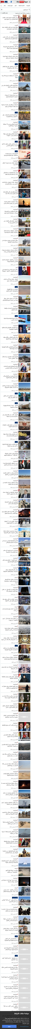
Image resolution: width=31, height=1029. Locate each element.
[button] (2, 9)
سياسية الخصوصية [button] (24, 1026)
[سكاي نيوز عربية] (22, 2)
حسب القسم (5, 13)
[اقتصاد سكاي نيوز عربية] (10, 2)
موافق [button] (9, 1026)
